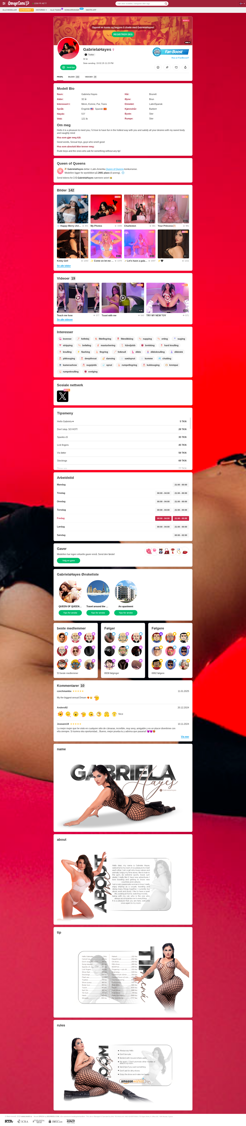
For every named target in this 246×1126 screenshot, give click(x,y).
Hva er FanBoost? (180, 58)
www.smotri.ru (26, 1116)
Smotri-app (91, 10)
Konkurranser (72, 10)
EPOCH (41, 1116)
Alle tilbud (55, 10)
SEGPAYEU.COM (53, 1116)
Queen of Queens (115, 169)
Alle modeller (10, 10)
